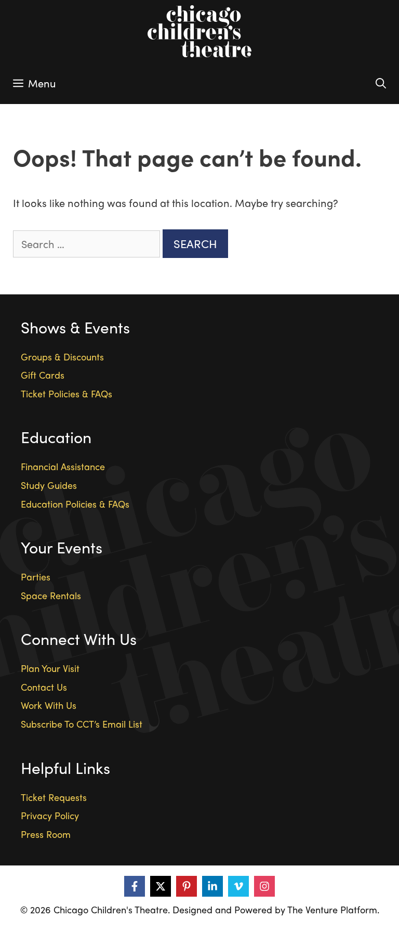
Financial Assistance (63, 466)
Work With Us (48, 705)
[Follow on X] (160, 886)
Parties (35, 576)
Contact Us (44, 686)
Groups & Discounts (62, 356)
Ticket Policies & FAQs (66, 393)
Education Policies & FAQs (75, 503)
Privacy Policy (50, 815)
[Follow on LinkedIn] (212, 886)
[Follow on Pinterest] (186, 886)
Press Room (46, 833)
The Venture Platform (332, 909)
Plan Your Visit (50, 668)
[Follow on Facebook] (134, 886)
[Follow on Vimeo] (238, 886)
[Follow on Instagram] (264, 886)
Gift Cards (42, 374)
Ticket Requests (54, 797)
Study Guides (49, 485)
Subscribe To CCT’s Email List (81, 723)
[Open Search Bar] (381, 83)
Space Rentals (51, 595)
